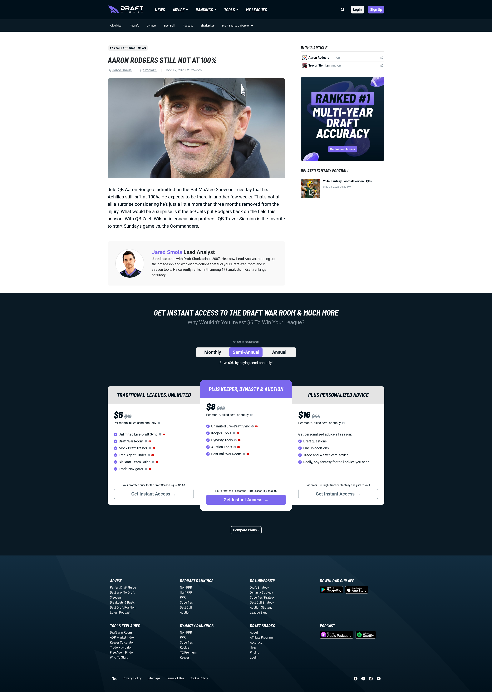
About (254, 632)
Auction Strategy (261, 607)
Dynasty (151, 25)
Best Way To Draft (122, 592)
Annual (279, 352)
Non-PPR (186, 587)
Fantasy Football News (128, 48)
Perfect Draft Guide (123, 587)
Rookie (184, 647)
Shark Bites (207, 25)
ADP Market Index (122, 637)
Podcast (188, 25)
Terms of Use (175, 678)
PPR (183, 597)
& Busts (129, 602)
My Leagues (256, 9)
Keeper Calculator (122, 642)
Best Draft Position (122, 607)
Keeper (184, 657)
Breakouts (117, 602)
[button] (164, 434)
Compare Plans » (246, 530)
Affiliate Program (261, 637)
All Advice (115, 25)
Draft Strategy (259, 587)
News (160, 9)
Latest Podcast (120, 612)
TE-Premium (188, 652)
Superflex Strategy (262, 597)
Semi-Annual (246, 352)
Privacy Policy (132, 678)
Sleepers (115, 597)
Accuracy (256, 642)
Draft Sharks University (235, 25)
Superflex (186, 602)
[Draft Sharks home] (125, 9)
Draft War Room (121, 632)
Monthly (212, 352)
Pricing (254, 652)
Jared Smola (122, 70)
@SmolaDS (148, 70)
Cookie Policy (199, 678)
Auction (185, 612)
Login (357, 9)
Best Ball (169, 25)
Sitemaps (153, 678)
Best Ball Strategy (262, 602)
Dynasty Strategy (261, 592)
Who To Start (119, 657)
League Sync (258, 612)
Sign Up (376, 9)
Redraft (134, 25)
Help (253, 647)
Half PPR (186, 592)
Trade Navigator (121, 647)
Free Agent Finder (122, 652)
